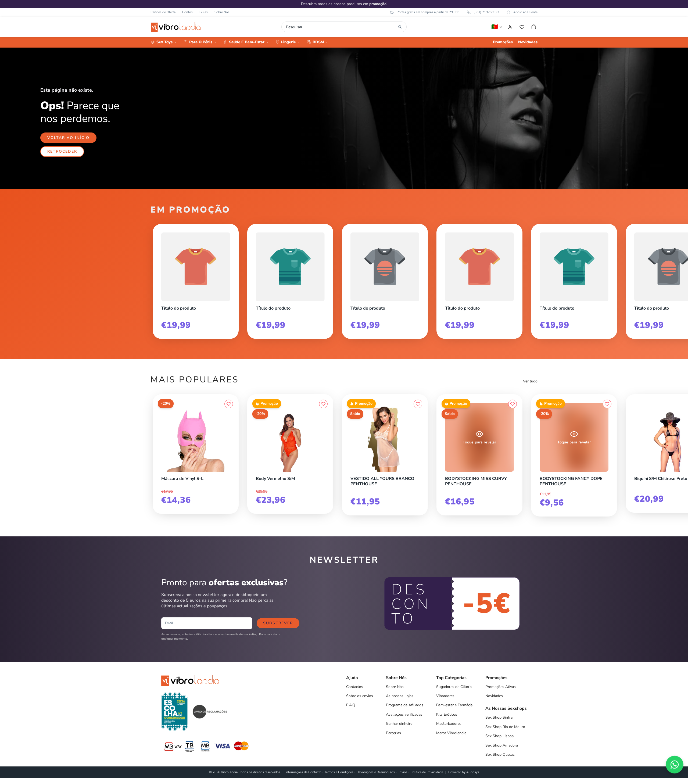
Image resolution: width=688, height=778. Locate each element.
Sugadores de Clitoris (454, 686)
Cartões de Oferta (162, 12)
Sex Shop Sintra (499, 717)
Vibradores (445, 695)
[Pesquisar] (400, 27)
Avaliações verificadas (404, 714)
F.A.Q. (351, 705)
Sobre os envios (359, 695)
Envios (402, 772)
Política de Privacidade (426, 772)
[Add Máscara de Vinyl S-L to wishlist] (228, 404)
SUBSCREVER (278, 623)
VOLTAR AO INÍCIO (68, 137)
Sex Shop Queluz (499, 754)
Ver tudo (530, 381)
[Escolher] (418, 470)
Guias (203, 12)
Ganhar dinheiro (399, 723)
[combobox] (341, 27)
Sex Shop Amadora (501, 745)
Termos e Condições (338, 772)
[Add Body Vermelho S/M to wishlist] (323, 404)
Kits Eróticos (446, 714)
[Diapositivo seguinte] (532, 279)
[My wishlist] (522, 27)
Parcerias (393, 733)
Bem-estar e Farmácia (454, 705)
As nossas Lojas (399, 695)
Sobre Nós (222, 12)
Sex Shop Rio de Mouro (505, 726)
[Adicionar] (229, 470)
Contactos (354, 686)
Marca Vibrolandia (451, 733)
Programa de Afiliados (404, 705)
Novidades (494, 695)
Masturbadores (448, 723)
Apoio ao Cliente (525, 12)
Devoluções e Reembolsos (375, 772)
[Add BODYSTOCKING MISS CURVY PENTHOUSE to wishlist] (512, 404)
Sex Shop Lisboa (499, 735)
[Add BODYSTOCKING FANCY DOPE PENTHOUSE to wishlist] (607, 404)
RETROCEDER (62, 151)
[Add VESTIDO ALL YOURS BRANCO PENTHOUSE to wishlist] (418, 404)
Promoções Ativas (500, 686)
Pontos (187, 12)
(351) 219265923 (486, 12)
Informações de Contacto (303, 772)
